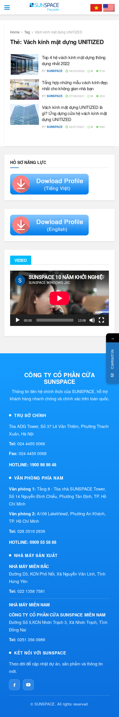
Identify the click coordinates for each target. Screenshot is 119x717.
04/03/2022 (76, 71)
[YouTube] (28, 684)
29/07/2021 (76, 127)
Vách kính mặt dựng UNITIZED (58, 31)
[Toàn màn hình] (101, 320)
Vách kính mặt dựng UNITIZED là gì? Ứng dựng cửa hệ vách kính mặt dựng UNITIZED (74, 113)
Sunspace (55, 71)
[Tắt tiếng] (92, 320)
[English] (109, 7)
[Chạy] (18, 320)
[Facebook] (14, 684)
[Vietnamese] (96, 7)
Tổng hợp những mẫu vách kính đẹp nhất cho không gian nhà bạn (74, 85)
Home (15, 31)
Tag (27, 31)
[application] (59, 298)
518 (102, 71)
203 (102, 96)
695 (102, 127)
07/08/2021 (76, 96)
